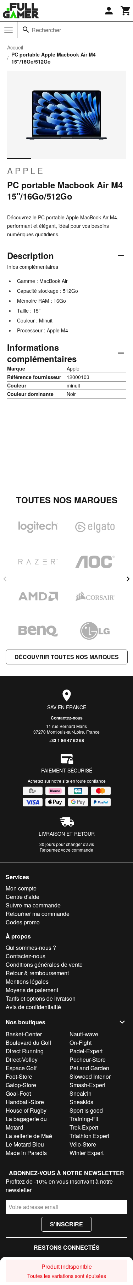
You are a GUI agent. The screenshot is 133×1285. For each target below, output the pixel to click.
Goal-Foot (18, 1093)
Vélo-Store (83, 1144)
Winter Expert (87, 1153)
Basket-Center (24, 1034)
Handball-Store (25, 1102)
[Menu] (8, 30)
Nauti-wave (84, 1034)
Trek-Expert (84, 1127)
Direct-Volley (22, 1059)
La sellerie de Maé (29, 1136)
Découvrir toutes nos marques (67, 657)
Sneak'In (81, 1093)
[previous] (5, 579)
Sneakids (81, 1102)
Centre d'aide (22, 897)
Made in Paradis (26, 1153)
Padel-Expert (86, 1051)
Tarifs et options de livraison (41, 998)
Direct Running (25, 1051)
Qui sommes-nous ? (31, 947)
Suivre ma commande (33, 905)
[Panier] (126, 10)
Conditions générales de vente (44, 964)
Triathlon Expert (89, 1136)
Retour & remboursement (37, 973)
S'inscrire (66, 1224)
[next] (128, 579)
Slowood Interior (90, 1076)
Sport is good (86, 1110)
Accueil (15, 47)
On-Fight (81, 1042)
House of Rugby (26, 1110)
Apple (26, 170)
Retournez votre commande (66, 850)
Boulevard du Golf (28, 1042)
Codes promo (23, 922)
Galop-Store (21, 1085)
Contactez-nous (67, 718)
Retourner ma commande (38, 914)
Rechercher (46, 30)
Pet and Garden (89, 1068)
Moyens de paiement (32, 990)
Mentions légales (27, 981)
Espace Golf (21, 1068)
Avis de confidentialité (33, 1007)
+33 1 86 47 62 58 (66, 740)
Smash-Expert (87, 1085)
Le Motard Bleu (25, 1144)
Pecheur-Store (88, 1059)
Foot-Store (19, 1076)
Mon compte (21, 888)
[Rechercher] (26, 30)
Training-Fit (84, 1119)
